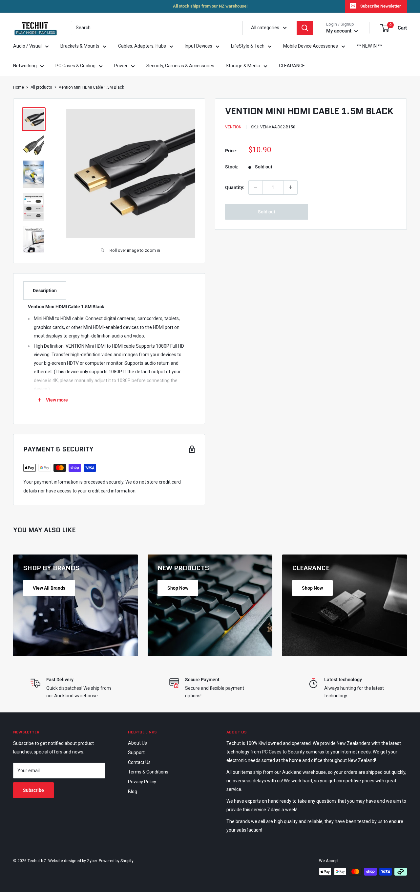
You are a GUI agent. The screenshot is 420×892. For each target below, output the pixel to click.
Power (121, 65)
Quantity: (234, 187)
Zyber (92, 861)
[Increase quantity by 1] (290, 187)
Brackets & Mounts (79, 46)
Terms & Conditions (148, 771)
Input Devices (198, 46)
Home (18, 87)
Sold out (266, 211)
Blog (132, 791)
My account (339, 31)
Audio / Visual (27, 46)
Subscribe (33, 790)
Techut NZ (37, 861)
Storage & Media (243, 65)
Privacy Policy (142, 781)
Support (136, 752)
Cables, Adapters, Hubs (142, 46)
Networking (25, 65)
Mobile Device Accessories (310, 46)
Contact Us (139, 762)
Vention (233, 127)
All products (41, 87)
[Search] (305, 28)
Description (45, 290)
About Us (137, 743)
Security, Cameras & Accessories (180, 65)
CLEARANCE (292, 65)
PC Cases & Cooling (75, 65)
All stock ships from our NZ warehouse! (210, 6)
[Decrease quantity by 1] (255, 187)
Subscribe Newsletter (380, 6)
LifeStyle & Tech (247, 46)
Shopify (126, 861)
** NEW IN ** (369, 46)
